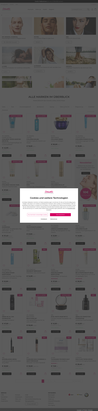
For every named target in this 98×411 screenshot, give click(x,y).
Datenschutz (53, 219)
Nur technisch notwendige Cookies (37, 214)
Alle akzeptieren (60, 214)
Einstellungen (71, 208)
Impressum (44, 219)
